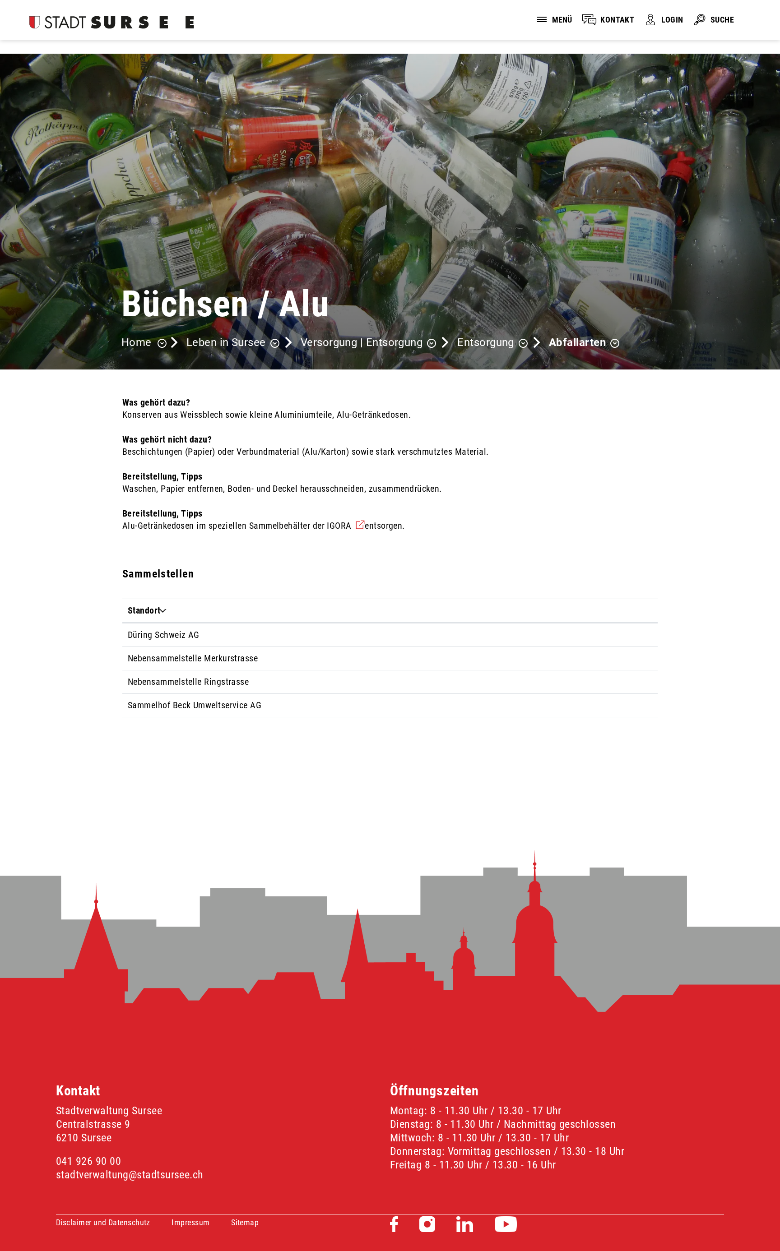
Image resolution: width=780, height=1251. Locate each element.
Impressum (190, 1222)
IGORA (346, 525)
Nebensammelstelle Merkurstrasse (193, 658)
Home (136, 342)
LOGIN (672, 19)
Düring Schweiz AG (164, 634)
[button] (232, 343)
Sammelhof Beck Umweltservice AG (194, 705)
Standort (144, 610)
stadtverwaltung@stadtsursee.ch (130, 1174)
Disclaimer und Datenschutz (103, 1222)
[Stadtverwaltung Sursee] (111, 22)
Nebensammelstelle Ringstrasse (188, 681)
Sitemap (245, 1222)
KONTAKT (617, 19)
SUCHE (722, 19)
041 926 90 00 (88, 1161)
